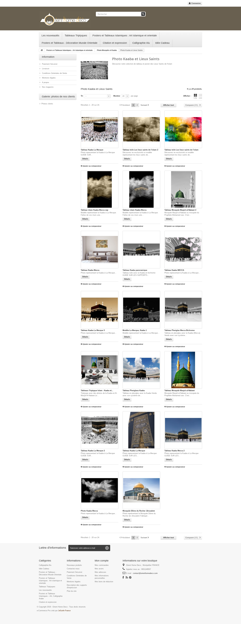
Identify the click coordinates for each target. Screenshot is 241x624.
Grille (195, 98)
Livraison (45, 69)
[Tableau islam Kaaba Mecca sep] (99, 189)
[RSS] (127, 577)
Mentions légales (48, 78)
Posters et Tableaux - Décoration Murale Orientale (69, 43)
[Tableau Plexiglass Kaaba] (141, 370)
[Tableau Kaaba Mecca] (99, 249)
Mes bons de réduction (104, 582)
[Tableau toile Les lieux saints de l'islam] (183, 129)
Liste (200, 98)
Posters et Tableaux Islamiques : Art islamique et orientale (124, 35)
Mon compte (102, 560)
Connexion (196, 3)
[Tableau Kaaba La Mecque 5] (99, 310)
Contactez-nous (73, 569)
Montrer (116, 96)
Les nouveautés (50, 35)
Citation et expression (115, 43)
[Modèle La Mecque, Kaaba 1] (141, 310)
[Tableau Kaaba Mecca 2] (183, 430)
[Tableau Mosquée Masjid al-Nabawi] (183, 370)
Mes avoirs (99, 569)
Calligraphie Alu (141, 43)
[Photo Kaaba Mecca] (99, 490)
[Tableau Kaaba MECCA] (183, 249)
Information (48, 56)
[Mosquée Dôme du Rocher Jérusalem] (141, 490)
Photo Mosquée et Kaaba (107, 50)
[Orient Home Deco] (65, 19)
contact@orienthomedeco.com (145, 573)
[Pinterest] (130, 577)
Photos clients (47, 104)
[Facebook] (123, 577)
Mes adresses (100, 572)
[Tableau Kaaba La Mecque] (99, 129)
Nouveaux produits (74, 565)
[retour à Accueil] (41, 50)
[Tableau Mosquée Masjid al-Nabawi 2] (183, 189)
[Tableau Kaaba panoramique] (141, 249)
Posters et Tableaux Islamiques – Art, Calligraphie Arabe (50, 596)
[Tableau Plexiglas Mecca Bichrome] (183, 310)
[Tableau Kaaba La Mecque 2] (99, 430)
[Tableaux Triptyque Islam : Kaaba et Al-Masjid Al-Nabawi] (99, 370)
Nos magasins (47, 87)
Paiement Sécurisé (49, 64)
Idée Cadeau (162, 43)
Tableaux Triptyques (76, 35)
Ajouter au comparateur (91, 166)
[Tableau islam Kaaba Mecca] (141, 189)
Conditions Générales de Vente (54, 73)
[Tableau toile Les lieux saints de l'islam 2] (141, 129)
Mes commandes (102, 565)
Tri (82, 96)
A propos (45, 82)
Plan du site (71, 591)
